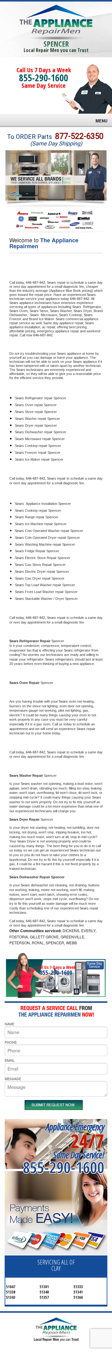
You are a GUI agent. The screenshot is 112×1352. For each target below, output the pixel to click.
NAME (9, 1023)
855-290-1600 (43, 77)
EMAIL (10, 1060)
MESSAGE (13, 1078)
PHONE (11, 1042)
